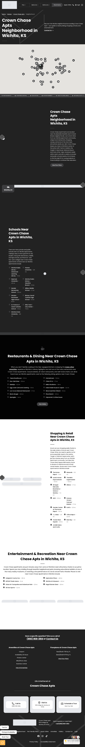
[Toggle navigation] (82, 5)
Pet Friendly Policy (33, 731)
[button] (33, 51)
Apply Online (67, 5)
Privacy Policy (33, 742)
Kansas (9, 14)
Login (76, 731)
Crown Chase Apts (18, 14)
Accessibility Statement (48, 742)
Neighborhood (20, 731)
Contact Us (48, 30)
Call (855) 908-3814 (62, 724)
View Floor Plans (57, 165)
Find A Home (57, 5)
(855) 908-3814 (35, 638)
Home (4, 14)
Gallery (61, 731)
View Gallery (42, 404)
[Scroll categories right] (83, 95)
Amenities (54, 731)
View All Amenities (21, 668)
